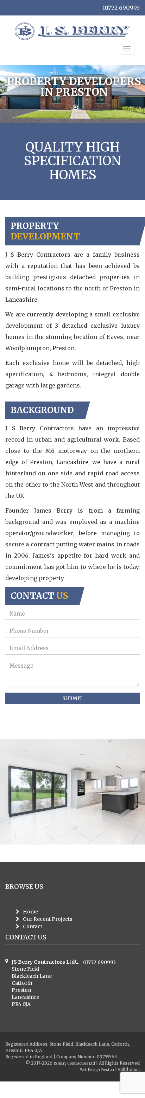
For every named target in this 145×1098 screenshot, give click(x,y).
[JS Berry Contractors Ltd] (72, 31)
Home (30, 911)
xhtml (134, 1069)
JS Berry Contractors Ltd (69, 1063)
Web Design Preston (91, 1069)
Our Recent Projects (47, 919)
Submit (72, 698)
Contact (32, 926)
